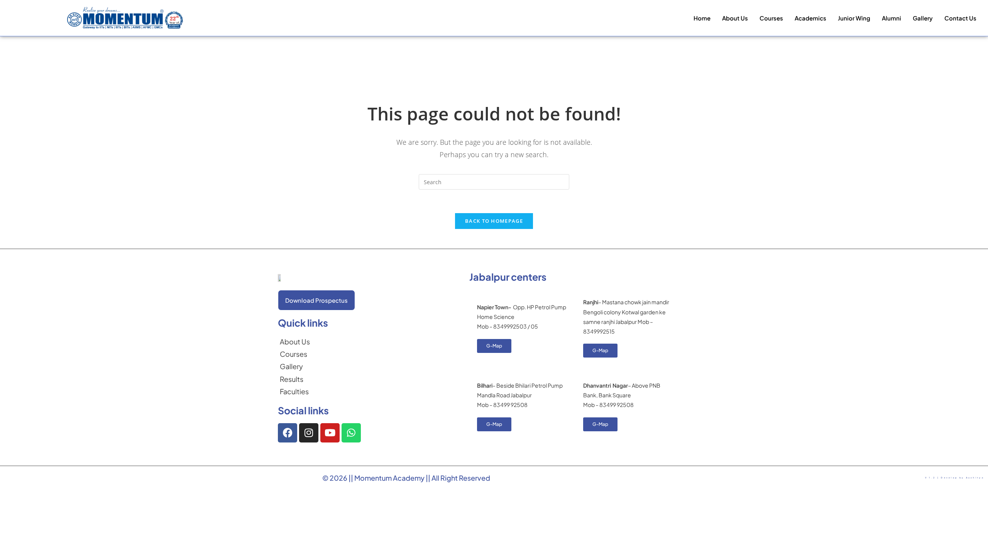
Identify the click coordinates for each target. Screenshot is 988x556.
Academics (810, 18)
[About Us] (295, 342)
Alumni (891, 18)
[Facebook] (287, 432)
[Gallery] (295, 366)
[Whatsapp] (351, 432)
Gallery (923, 18)
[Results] (295, 379)
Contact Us (960, 18)
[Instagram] (308, 432)
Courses (771, 18)
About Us (735, 18)
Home (702, 18)
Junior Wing (854, 18)
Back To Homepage (494, 220)
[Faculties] (295, 391)
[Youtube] (330, 432)
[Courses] (295, 354)
